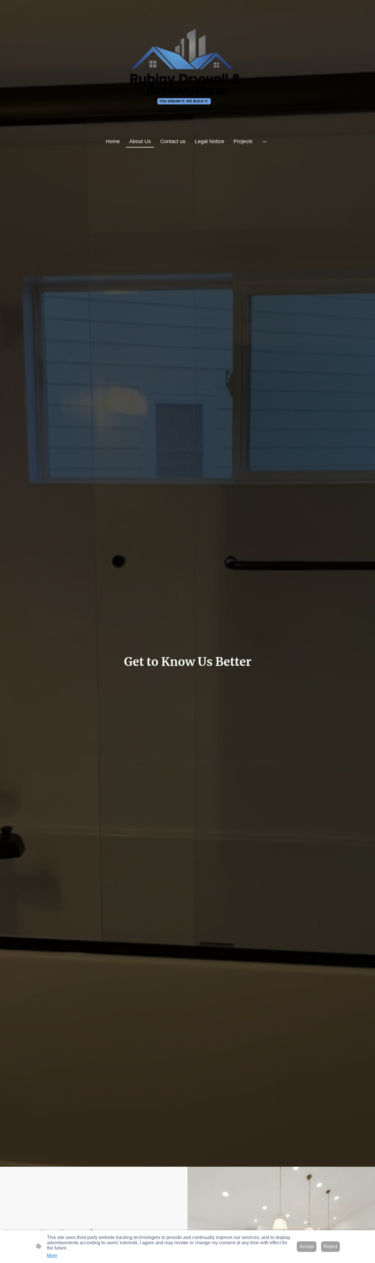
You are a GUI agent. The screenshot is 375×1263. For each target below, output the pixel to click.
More (52, 1255)
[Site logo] (187, 67)
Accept (306, 1246)
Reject (330, 1246)
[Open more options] (264, 142)
